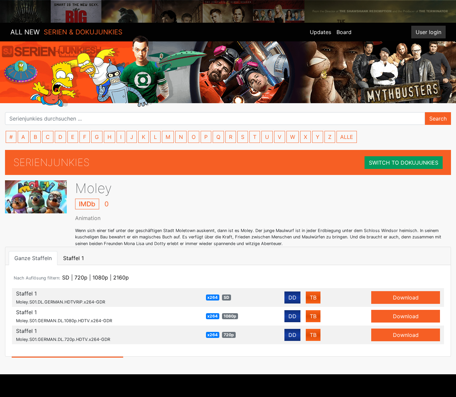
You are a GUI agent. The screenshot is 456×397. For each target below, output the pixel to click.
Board (344, 32)
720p (80, 277)
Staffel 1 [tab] (73, 258)
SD (65, 277)
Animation (87, 218)
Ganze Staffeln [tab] (33, 258)
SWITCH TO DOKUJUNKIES (403, 162)
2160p (121, 277)
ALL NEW (66, 32)
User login (428, 32)
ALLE (346, 137)
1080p (100, 277)
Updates (320, 32)
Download (406, 297)
